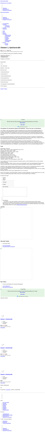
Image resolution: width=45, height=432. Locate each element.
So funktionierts (6, 23)
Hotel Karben (7, 36)
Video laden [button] (22, 124)
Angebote (4, 24)
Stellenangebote (8, 35)
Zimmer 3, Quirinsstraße (6, 347)
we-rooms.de (8, 389)
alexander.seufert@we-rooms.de (9, 246)
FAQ (4, 31)
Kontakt (4, 33)
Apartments (7, 25)
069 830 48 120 (6, 416)
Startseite (4, 403)
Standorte (4, 27)
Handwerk (5, 28)
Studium (6, 39)
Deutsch (6, 43)
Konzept (6, 37)
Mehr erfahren (22, 122)
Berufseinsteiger (8, 40)
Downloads (7, 41)
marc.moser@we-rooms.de (8, 287)
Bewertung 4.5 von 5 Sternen (5, 2)
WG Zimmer (7, 26)
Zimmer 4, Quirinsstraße (6, 374)
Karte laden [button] (22, 294)
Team (4, 30)
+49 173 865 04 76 (6, 286)
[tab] (2, 88)
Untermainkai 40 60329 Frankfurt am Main (7, 414)
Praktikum (7, 38)
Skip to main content (4, 0)
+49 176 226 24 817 (6, 245)
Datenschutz (5, 421)
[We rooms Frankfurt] (4, 12)
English (6, 44)
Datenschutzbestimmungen (22, 204)
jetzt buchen (2, 327)
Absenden (2, 206)
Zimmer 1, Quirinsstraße (6, 319)
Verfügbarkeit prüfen (4, 56)
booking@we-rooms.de (7, 417)
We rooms (5, 34)
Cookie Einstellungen (7, 423)
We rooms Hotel (6, 402)
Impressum (5, 422)
